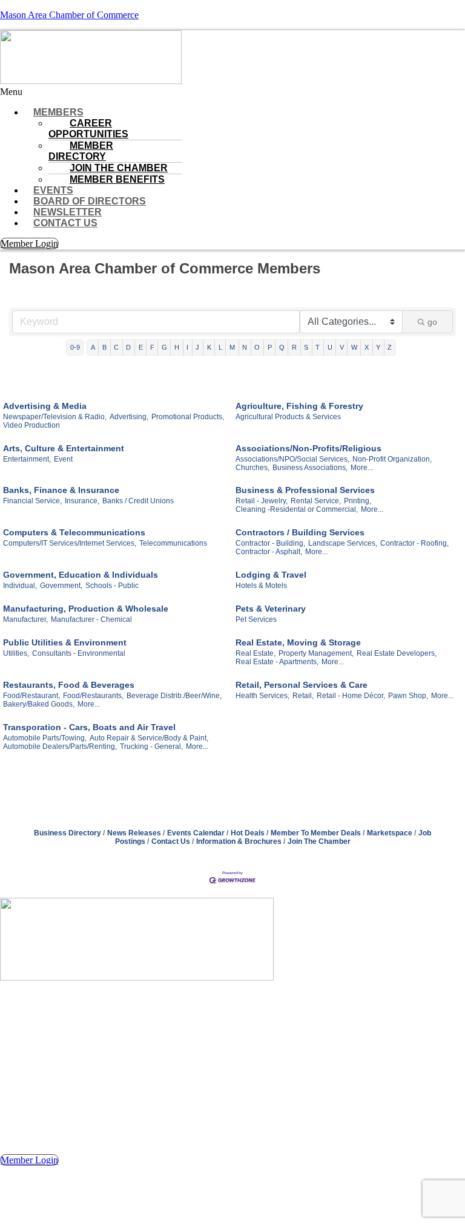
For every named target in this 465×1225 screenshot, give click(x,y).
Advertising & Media (45, 406)
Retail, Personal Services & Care (302, 685)
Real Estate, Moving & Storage (298, 642)
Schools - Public (112, 585)
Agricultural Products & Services (288, 417)
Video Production (31, 425)
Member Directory (80, 151)
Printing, (357, 501)
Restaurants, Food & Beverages (68, 685)
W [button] (354, 347)
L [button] (220, 347)
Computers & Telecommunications (74, 532)
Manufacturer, (25, 619)
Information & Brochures (239, 841)
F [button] (152, 347)
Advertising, (129, 417)
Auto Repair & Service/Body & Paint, (149, 738)
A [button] (93, 347)
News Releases (134, 833)
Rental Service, (316, 501)
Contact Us (65, 223)
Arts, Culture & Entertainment (63, 448)
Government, (61, 585)
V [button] (342, 347)
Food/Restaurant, (31, 695)
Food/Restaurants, (93, 695)
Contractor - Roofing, (414, 543)
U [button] (330, 347)
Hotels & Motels (261, 585)
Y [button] (378, 347)
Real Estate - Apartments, (277, 662)
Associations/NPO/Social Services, (292, 459)
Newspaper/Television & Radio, (55, 417)
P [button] (270, 347)
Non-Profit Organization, (392, 459)
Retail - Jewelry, (262, 501)
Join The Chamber (319, 841)
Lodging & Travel (271, 575)
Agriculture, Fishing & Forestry (299, 406)
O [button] (257, 347)
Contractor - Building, (270, 543)
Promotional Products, (187, 417)
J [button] (197, 347)
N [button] (244, 347)
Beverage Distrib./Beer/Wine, (174, 695)
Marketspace (389, 833)
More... (362, 467)
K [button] (209, 347)
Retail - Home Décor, (351, 695)
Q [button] (282, 347)
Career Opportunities (88, 128)
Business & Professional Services (305, 490)
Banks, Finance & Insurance (61, 490)
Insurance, (82, 501)
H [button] (176, 347)
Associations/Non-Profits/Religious (308, 448)
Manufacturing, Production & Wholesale (85, 608)
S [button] (306, 347)
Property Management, (316, 653)
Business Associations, (310, 467)
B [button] (104, 347)
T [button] (317, 347)
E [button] (141, 347)
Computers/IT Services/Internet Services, (69, 543)
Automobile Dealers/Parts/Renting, (60, 746)
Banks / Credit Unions (138, 501)
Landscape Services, (342, 543)
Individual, (20, 585)
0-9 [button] (75, 347)
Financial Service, (32, 501)
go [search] (432, 322)
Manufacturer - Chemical (91, 619)
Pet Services (256, 619)
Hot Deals (248, 833)
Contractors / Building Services (300, 532)
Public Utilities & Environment (65, 642)
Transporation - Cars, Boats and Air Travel (89, 727)
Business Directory (67, 833)
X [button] (366, 347)
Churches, (252, 467)
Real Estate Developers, (397, 653)
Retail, (303, 695)
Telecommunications (173, 543)
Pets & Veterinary (271, 608)
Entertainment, (27, 459)
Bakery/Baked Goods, (38, 704)
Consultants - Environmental (78, 653)
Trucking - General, (151, 746)
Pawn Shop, (408, 695)
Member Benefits (117, 179)
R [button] (294, 347)
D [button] (128, 347)
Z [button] (390, 347)
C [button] (116, 347)
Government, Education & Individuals (80, 575)
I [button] (187, 347)
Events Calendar (196, 833)
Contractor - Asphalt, (269, 551)
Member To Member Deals (316, 833)
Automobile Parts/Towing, (45, 738)
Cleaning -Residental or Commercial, (297, 509)
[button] (232, 92)
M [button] (232, 347)
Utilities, (16, 653)
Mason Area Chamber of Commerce (69, 15)
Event (63, 459)
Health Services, (262, 695)
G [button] (164, 347)
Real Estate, (255, 653)
